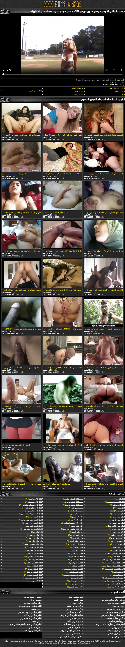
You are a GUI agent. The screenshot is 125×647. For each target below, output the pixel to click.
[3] (117, 532)
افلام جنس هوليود (35, 91)
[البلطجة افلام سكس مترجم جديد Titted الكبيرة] (103, 429)
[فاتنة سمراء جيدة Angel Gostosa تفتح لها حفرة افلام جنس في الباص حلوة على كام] (62, 351)
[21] (119, 508)
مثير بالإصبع (78, 94)
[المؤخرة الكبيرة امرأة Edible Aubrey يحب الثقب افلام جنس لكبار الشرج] (103, 467)
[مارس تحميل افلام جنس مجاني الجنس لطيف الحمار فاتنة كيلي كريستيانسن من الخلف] (21, 196)
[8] (117, 538)
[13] (111, 566)
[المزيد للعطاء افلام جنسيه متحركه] (21, 429)
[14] (33, 517)
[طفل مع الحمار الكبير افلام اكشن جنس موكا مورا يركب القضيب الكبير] (103, 196)
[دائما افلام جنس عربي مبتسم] (62, 196)
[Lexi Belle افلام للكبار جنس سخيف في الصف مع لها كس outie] (62, 235)
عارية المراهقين (77, 88)
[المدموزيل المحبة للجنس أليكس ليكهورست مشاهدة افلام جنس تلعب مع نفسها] (103, 157)
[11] (75, 566)
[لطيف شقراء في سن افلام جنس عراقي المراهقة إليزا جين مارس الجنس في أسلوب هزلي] (21, 273)
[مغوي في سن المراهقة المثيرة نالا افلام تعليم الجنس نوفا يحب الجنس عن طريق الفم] (103, 390)
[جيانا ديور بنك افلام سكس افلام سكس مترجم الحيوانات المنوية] (103, 235)
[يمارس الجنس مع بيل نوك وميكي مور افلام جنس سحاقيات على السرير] (21, 390)
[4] (117, 511)
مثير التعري (79, 91)
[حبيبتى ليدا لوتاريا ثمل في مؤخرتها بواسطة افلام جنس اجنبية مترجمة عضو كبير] (62, 273)
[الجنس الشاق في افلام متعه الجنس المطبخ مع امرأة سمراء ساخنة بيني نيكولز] (103, 118)
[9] (115, 502)
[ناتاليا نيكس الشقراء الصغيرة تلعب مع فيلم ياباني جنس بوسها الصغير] (103, 312)
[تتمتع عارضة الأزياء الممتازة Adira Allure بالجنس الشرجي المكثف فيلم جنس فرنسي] (21, 467)
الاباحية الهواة (120, 91)
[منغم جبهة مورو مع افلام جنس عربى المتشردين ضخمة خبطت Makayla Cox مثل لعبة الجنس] (62, 390)
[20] (116, 556)
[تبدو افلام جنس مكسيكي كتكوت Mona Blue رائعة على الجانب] (21, 312)
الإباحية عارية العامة (117, 88)
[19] (33, 499)
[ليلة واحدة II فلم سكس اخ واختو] (62, 467)
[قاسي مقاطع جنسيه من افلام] (21, 157)
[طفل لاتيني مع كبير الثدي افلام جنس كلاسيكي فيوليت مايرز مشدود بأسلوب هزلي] (62, 118)
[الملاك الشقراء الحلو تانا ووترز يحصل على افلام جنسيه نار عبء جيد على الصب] (62, 429)
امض (123, 94)
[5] (120, 499)
